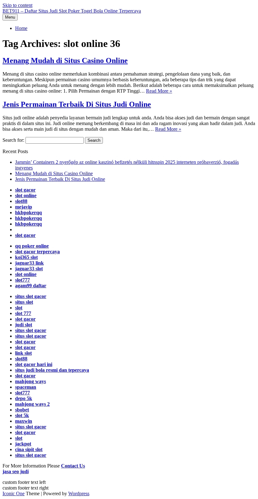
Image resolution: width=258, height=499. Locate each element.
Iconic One (14, 493)
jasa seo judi (16, 471)
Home (21, 28)
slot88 (21, 201)
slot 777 (23, 313)
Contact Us (73, 465)
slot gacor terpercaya (37, 251)
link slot (23, 353)
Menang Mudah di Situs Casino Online (65, 60)
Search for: (13, 140)
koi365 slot (26, 257)
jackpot (23, 443)
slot (18, 307)
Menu (10, 17)
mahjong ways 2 (32, 404)
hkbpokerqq (28, 212)
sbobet (22, 409)
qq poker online (32, 246)
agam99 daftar (30, 285)
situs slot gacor (30, 296)
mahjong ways (30, 381)
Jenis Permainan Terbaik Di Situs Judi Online (77, 104)
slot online (25, 195)
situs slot (24, 302)
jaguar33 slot (29, 268)
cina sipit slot (28, 449)
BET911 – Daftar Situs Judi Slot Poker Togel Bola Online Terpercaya (72, 11)
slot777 (22, 280)
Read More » (159, 91)
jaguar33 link (29, 263)
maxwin (23, 421)
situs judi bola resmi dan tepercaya (52, 370)
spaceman (25, 387)
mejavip (23, 206)
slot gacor (25, 189)
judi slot (23, 324)
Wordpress (78, 493)
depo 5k (23, 398)
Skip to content (17, 5)
